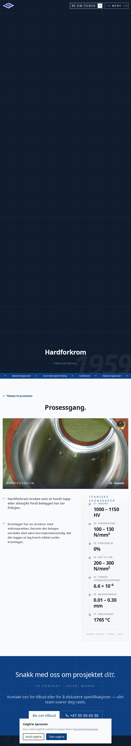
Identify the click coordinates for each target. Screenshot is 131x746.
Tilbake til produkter (19, 396)
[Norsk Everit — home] (9, 6)
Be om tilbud (44, 715)
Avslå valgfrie (34, 736)
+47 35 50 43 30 (84, 715)
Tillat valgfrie (56, 736)
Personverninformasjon (85, 729)
